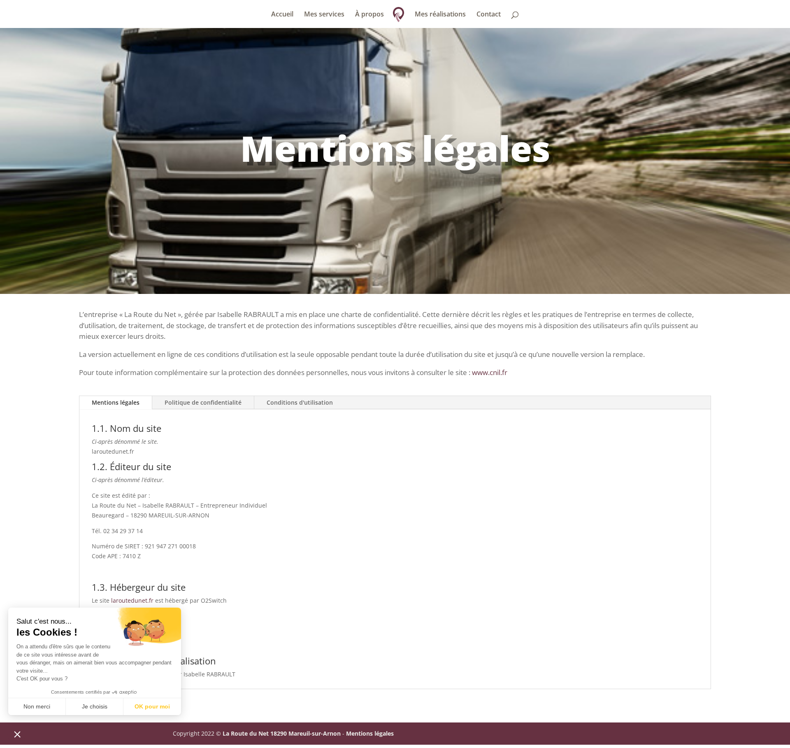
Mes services (324, 15)
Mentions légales (115, 402)
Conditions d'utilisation (300, 402)
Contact (488, 15)
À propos (369, 15)
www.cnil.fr (489, 372)
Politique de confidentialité (203, 402)
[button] (17, 734)
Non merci (36, 706)
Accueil (282, 15)
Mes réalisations (440, 15)
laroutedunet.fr (132, 600)
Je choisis (94, 706)
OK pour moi (152, 706)
